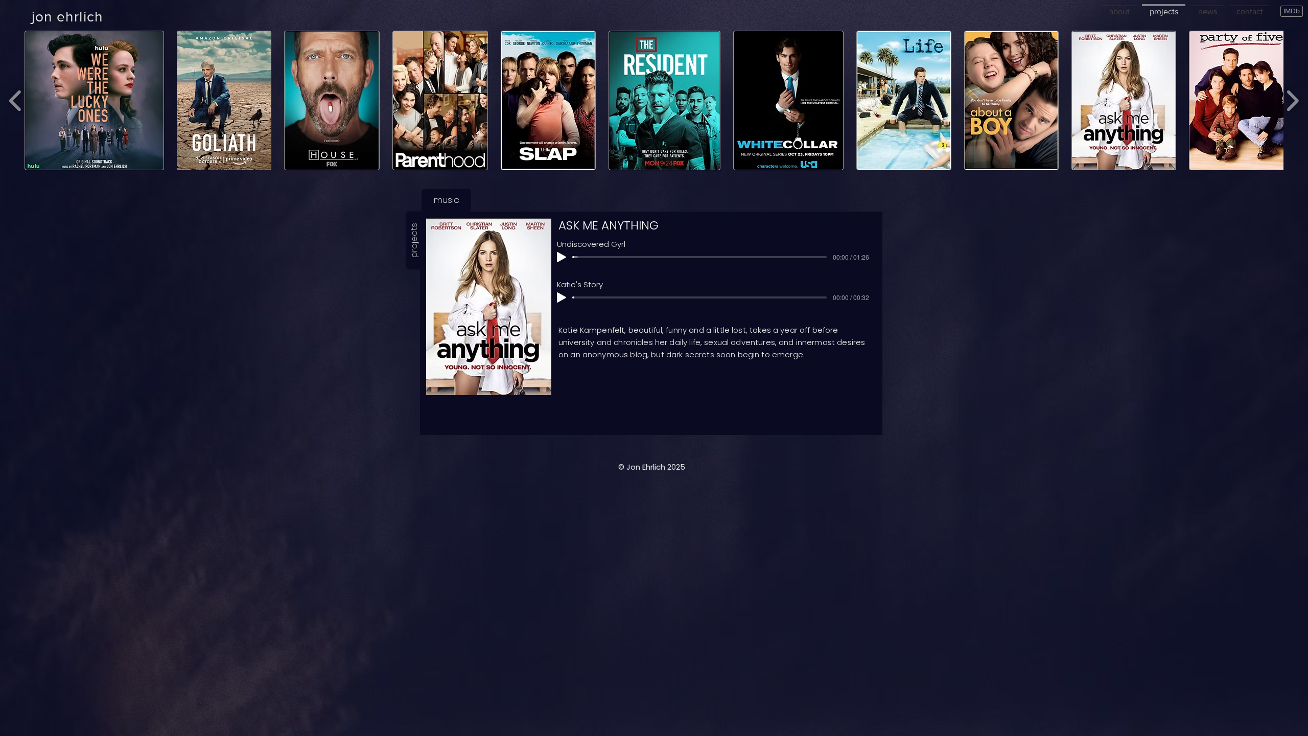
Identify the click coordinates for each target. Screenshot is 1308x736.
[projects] (1163, 5)
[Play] (561, 257)
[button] (1053, 355)
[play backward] (15, 101)
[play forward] (1292, 101)
